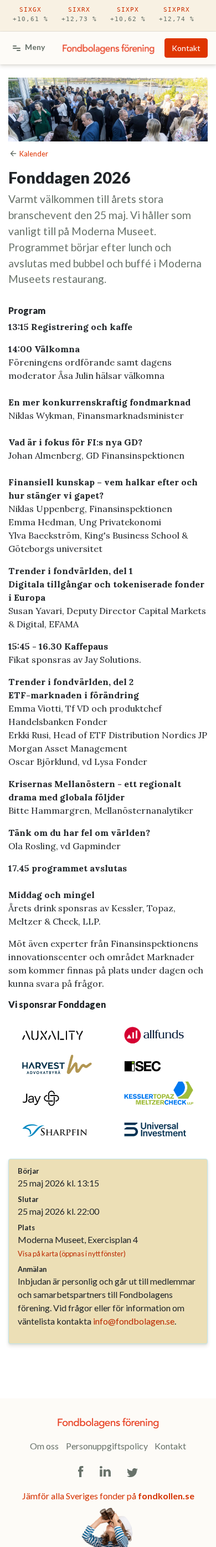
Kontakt (186, 48)
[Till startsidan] (108, 48)
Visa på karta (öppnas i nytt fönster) (72, 1253)
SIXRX (79, 14)
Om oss (44, 1446)
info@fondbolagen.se (133, 1321)
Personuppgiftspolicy (107, 1446)
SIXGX (30, 14)
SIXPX (128, 14)
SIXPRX (176, 14)
